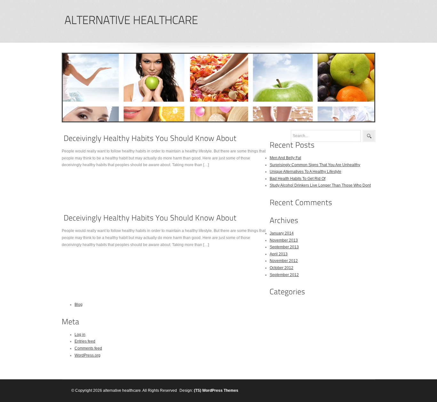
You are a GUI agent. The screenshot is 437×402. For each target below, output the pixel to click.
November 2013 (284, 240)
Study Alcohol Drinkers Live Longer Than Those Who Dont (320, 185)
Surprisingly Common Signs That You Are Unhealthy (315, 165)
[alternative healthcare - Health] (131, 20)
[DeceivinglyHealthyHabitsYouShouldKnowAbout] (150, 138)
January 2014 (282, 233)
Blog (79, 304)
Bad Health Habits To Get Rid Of (297, 178)
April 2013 (279, 254)
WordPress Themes (220, 390)
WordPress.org (87, 355)
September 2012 (284, 275)
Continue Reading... (83, 177)
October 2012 (281, 268)
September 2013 (284, 247)
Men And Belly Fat (285, 158)
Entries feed (85, 341)
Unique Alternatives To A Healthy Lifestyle (305, 171)
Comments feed (88, 348)
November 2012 (284, 261)
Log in (80, 334)
